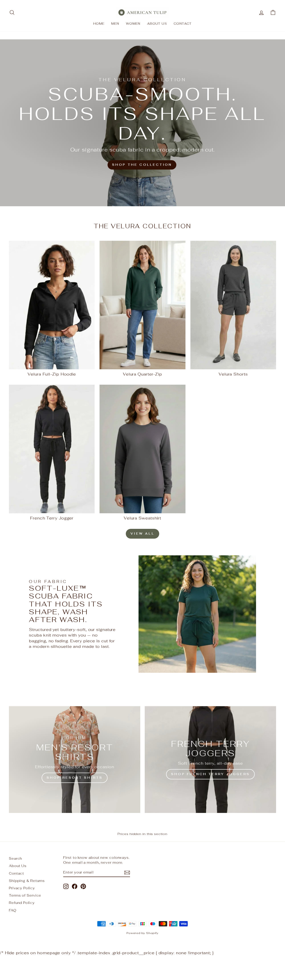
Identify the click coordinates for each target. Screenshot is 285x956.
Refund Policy (22, 903)
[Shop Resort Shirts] (74, 759)
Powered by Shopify (142, 933)
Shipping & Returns (27, 881)
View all (142, 534)
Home (99, 24)
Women (133, 24)
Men (115, 24)
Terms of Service (25, 895)
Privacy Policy (22, 888)
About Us (157, 24)
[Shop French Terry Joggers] (210, 759)
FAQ (12, 910)
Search (15, 858)
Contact (183, 24)
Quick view (52, 364)
